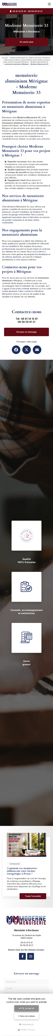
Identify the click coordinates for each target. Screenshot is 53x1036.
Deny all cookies (27, 1016)
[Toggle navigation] (49, 4)
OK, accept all (27, 1008)
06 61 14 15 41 (19, 11)
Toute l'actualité (33, 896)
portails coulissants (13, 220)
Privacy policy (27, 1030)
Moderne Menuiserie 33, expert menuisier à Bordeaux (30, 58)
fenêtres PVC (39, 212)
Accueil (5, 58)
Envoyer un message (27, 332)
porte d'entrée (38, 133)
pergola (9, 136)
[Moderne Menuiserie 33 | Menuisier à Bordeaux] (9, 4)
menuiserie (21, 167)
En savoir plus (26, 42)
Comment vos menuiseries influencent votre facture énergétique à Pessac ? (22, 871)
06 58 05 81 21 (35, 11)
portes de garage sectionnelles (16, 214)
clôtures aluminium (13, 257)
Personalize (28, 1024)
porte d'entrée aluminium (27, 288)
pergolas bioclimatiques (37, 254)
